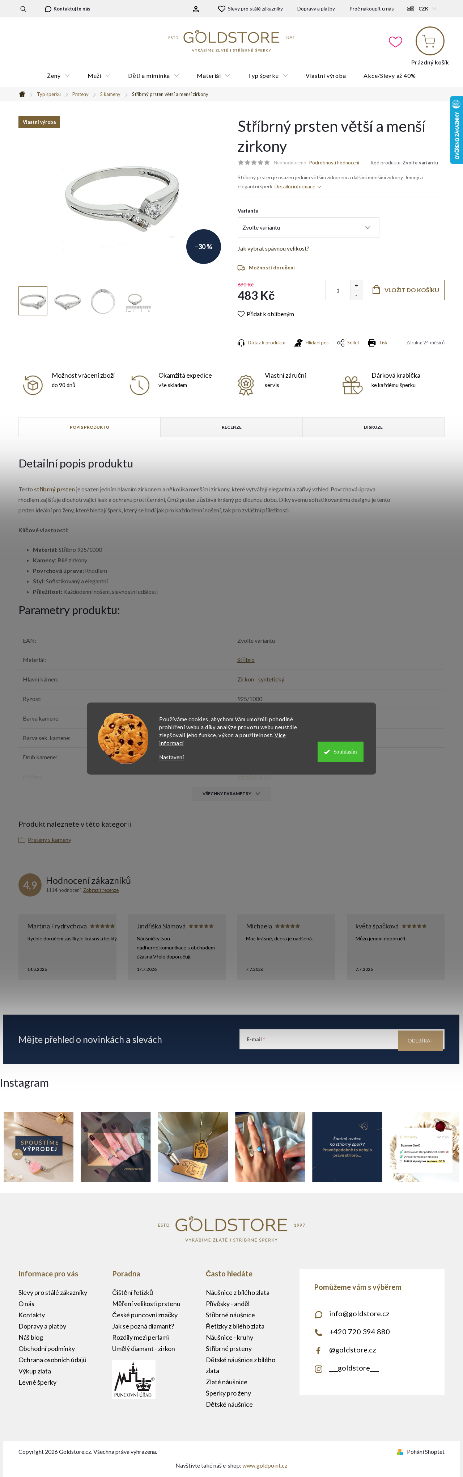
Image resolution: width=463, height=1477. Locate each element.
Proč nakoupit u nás (371, 8)
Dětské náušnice (229, 1404)
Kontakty (31, 1315)
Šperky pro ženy (228, 1393)
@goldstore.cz (352, 1349)
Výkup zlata (34, 1371)
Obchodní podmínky (46, 1348)
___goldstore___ (354, 1367)
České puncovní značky (145, 1315)
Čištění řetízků (132, 1292)
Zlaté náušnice (226, 1382)
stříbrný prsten (54, 489)
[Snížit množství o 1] (356, 295)
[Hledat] (23, 8)
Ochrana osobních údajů (52, 1360)
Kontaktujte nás (72, 9)
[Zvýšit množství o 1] (356, 285)
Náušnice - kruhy (229, 1337)
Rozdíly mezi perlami (140, 1337)
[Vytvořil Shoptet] (401, 1451)
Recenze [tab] (232, 427)
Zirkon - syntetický (260, 679)
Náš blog (30, 1337)
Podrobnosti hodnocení (334, 162)
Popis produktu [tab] (89, 427)
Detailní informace (295, 186)
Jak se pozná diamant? (143, 1326)
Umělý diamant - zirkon (143, 1348)
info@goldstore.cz (359, 1313)
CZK (423, 9)
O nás (26, 1304)
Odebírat (421, 1040)
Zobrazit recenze (101, 890)
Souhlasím (345, 752)
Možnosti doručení (272, 267)
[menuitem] (58, 75)
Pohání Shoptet (426, 1451)
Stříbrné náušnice (230, 1315)
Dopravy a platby (316, 8)
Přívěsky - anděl (228, 1304)
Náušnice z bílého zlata (237, 1292)
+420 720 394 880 (359, 1331)
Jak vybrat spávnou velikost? (273, 248)
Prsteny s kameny (49, 839)
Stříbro (246, 659)
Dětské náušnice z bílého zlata (240, 1365)
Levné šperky (37, 1382)
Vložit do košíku (412, 289)
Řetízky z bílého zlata (235, 1326)
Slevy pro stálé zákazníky (255, 8)
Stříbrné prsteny (229, 1348)
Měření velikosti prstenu (146, 1304)
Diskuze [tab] (373, 427)
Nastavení (171, 757)
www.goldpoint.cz (265, 1465)
